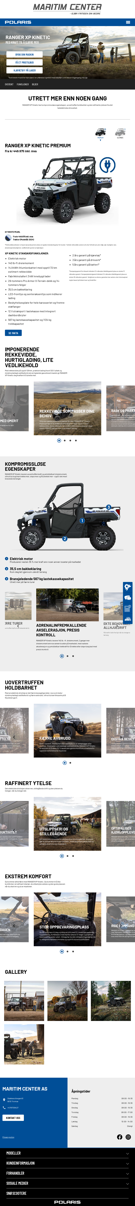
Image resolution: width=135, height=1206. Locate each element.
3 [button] (70, 441)
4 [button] (76, 441)
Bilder (35, 84)
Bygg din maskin (24, 54)
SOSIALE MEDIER (17, 1183)
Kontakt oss (13, 1118)
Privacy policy (8, 1137)
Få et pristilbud (24, 62)
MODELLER (13, 1153)
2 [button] (65, 441)
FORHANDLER (15, 1173)
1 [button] (59, 441)
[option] (67, 408)
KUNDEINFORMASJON (20, 1163)
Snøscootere (16, 1193)
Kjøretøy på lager (25, 70)
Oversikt (9, 84)
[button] (14, 414)
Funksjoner (23, 84)
